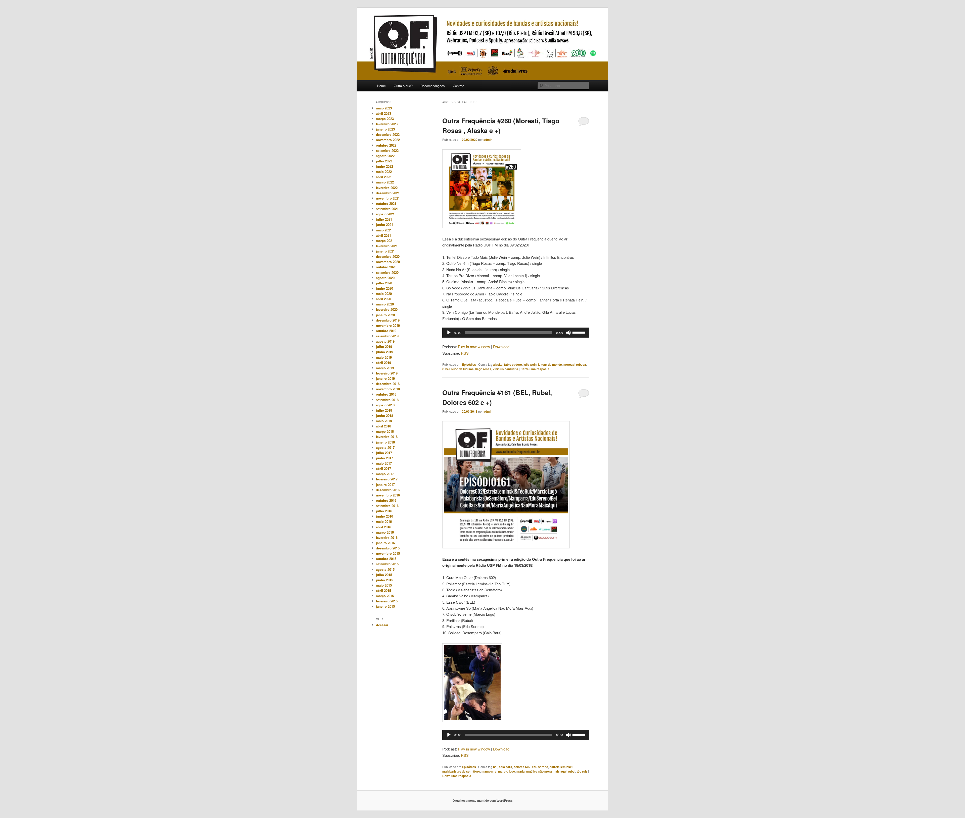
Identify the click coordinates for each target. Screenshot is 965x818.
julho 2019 (384, 346)
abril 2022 (383, 176)
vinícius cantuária (505, 369)
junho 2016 (384, 516)
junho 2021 (384, 224)
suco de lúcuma (462, 369)
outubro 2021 (386, 203)
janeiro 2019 (385, 378)
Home (381, 85)
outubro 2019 (386, 330)
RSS (465, 353)
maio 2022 (384, 171)
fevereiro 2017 (387, 479)
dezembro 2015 (388, 548)
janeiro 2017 (385, 484)
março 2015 (385, 595)
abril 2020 (383, 298)
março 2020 (385, 304)
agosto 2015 (385, 569)
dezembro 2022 (388, 134)
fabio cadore (513, 364)
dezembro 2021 (388, 193)
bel (495, 767)
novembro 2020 (388, 261)
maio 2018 (384, 420)
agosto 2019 (385, 341)
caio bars (505, 767)
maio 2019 (384, 357)
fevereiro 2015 (387, 601)
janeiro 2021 (385, 251)
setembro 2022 (387, 150)
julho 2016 (384, 511)
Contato (458, 85)
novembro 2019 (388, 325)
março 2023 (385, 118)
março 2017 (385, 473)
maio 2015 (384, 585)
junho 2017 (384, 458)
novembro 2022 (388, 139)
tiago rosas (483, 369)
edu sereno (540, 767)
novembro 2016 (388, 495)
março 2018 (385, 431)
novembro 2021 (388, 198)
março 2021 (385, 240)
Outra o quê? (403, 85)
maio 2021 (384, 230)
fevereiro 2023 (387, 123)
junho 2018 (384, 415)
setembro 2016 (387, 505)
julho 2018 (384, 410)
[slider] (579, 332)
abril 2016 (383, 527)
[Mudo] (568, 332)
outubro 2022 (386, 145)
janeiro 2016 (385, 542)
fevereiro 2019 (387, 373)
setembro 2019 (387, 336)
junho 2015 (384, 580)
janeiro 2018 (385, 442)
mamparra (489, 771)
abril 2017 (383, 468)
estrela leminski (561, 767)
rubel (446, 369)
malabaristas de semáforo (461, 771)
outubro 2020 (386, 267)
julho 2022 (384, 161)
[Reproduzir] (448, 332)
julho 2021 (384, 219)
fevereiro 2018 (387, 436)
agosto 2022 (385, 155)
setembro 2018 (387, 399)
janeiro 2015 (385, 606)
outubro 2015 (386, 558)
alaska (498, 364)
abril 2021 (383, 235)
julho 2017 (384, 452)
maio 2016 (384, 521)
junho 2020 (384, 288)
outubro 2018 (386, 394)
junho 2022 (384, 166)
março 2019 (385, 367)
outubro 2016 (386, 500)
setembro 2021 (387, 208)
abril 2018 (383, 426)
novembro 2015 (388, 553)
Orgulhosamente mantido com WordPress (483, 800)
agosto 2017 (385, 447)
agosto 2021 (385, 214)
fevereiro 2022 (387, 187)
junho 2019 (384, 351)
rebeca (581, 364)
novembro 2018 (388, 389)
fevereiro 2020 (387, 309)
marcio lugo (506, 771)
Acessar (382, 624)
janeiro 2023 (385, 129)
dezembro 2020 (388, 256)
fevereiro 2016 (387, 537)
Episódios (469, 364)
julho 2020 (384, 283)
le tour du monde (550, 364)
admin (488, 139)
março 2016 (385, 532)
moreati (568, 364)
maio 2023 (384, 108)
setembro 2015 (387, 563)
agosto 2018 (385, 405)
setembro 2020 (387, 272)
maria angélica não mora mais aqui (541, 771)
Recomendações (432, 85)
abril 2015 (383, 590)
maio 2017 (384, 463)
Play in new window (474, 346)
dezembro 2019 (388, 320)
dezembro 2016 (388, 489)
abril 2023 (383, 113)
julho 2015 (384, 574)
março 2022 (385, 182)
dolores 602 (522, 767)
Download (501, 346)
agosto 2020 (385, 277)
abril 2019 (383, 362)
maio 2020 (384, 293)
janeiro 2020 (385, 314)
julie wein (530, 364)
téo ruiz (582, 771)
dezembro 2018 (388, 383)
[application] (515, 333)
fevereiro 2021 (387, 245)
